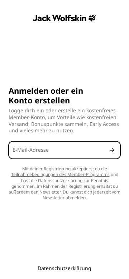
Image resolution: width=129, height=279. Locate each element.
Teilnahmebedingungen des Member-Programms (60, 174)
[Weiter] (112, 150)
